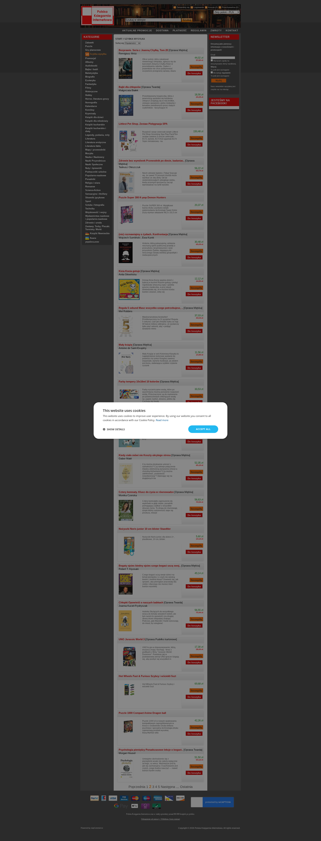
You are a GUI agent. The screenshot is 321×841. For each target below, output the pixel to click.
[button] (114, 429)
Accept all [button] (203, 429)
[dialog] (160, 420)
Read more (162, 420)
